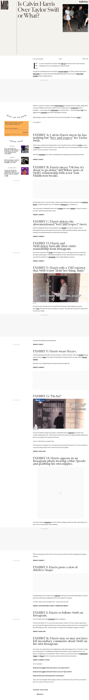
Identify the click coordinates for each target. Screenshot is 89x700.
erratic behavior (59, 105)
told (38, 308)
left (82, 110)
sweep (50, 252)
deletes (64, 221)
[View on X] (60, 189)
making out (64, 204)
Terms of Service (23, 134)
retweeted (42, 154)
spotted (81, 355)
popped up (48, 522)
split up (63, 63)
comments (44, 112)
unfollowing (54, 110)
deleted (73, 208)
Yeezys (44, 357)
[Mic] (4, 5)
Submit (25, 132)
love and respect (63, 71)
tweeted (37, 147)
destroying (36, 73)
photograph (52, 257)
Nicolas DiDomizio (38, 59)
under (78, 117)
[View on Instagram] (60, 493)
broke (80, 145)
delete (44, 246)
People (42, 656)
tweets (63, 167)
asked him (71, 432)
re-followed (74, 108)
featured (57, 595)
